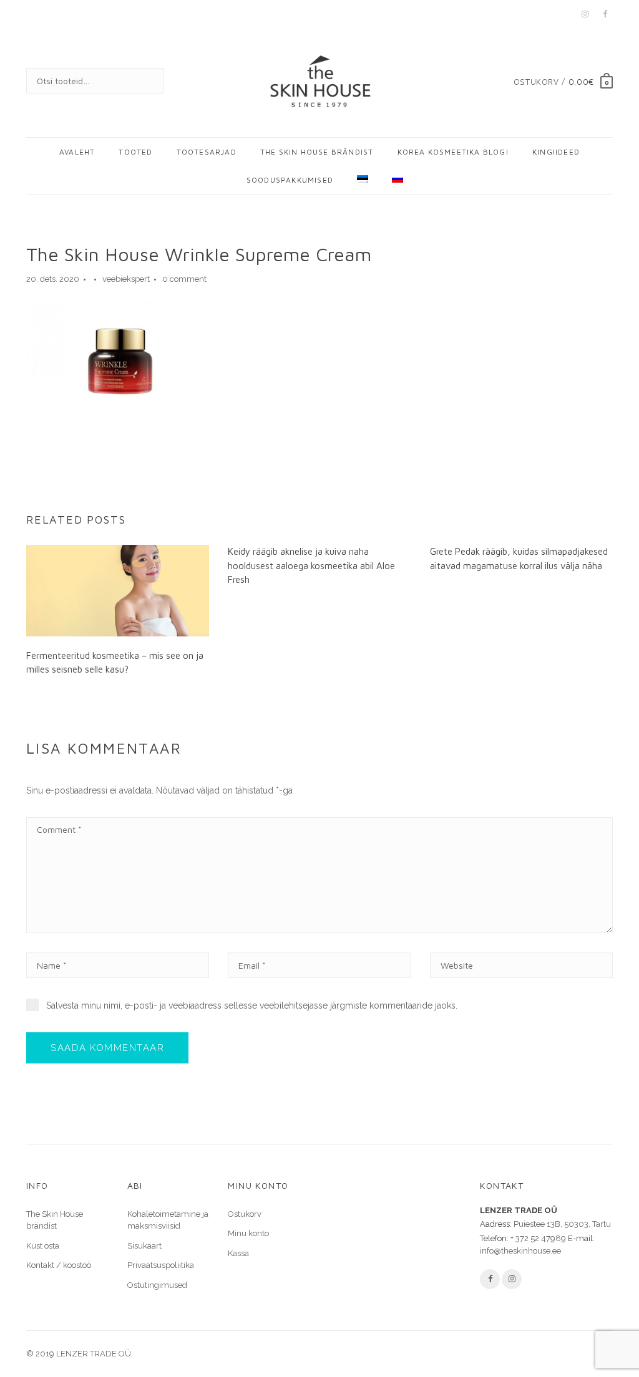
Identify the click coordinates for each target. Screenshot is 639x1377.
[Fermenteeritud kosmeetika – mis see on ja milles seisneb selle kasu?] (117, 590)
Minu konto (248, 1233)
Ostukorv (244, 1214)
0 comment (184, 279)
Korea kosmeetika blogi (453, 151)
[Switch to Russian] (392, 180)
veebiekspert (126, 279)
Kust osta (42, 1245)
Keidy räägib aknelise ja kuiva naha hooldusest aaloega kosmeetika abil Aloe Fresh (311, 565)
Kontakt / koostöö (58, 1265)
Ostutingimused (157, 1285)
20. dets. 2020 (52, 279)
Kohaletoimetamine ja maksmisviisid (167, 1220)
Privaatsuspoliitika (160, 1265)
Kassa (238, 1253)
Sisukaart (144, 1245)
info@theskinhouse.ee (520, 1250)
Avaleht (77, 151)
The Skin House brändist (317, 151)
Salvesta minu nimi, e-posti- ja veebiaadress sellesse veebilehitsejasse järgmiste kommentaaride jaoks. (251, 1005)
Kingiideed (556, 151)
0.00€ (581, 82)
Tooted (135, 151)
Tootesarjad (207, 151)
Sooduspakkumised (289, 180)
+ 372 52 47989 (538, 1238)
